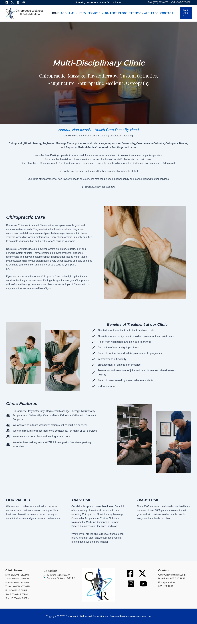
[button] (76, 13)
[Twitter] (12, 2)
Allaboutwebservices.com (137, 616)
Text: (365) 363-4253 (158, 2)
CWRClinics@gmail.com (171, 574)
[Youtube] (23, 2)
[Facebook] (6, 2)
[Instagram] (18, 2)
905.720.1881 (177, 578)
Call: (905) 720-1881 (181, 2)
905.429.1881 (165, 586)
